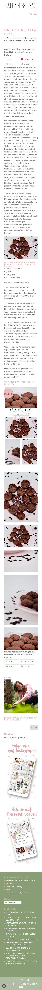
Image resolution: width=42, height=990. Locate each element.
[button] (12, 59)
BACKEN (7, 41)
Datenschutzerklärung (14, 887)
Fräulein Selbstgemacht (16, 38)
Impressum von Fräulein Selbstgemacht (20, 880)
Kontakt (9, 890)
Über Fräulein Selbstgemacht (16, 893)
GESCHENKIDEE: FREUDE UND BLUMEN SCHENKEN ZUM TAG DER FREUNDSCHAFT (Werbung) (21, 956)
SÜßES (31, 41)
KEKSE (18, 41)
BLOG (13, 41)
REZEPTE (25, 41)
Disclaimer (10, 883)
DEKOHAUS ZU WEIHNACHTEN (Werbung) (21, 939)
